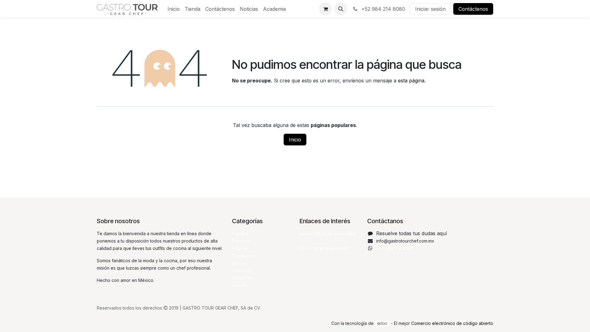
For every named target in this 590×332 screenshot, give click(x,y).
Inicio (295, 139)
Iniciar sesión (430, 9)
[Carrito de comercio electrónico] (325, 8)
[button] (340, 8)
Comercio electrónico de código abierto (452, 323)
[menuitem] (173, 9)
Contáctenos (473, 9)
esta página (411, 80)
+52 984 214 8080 (382, 9)
